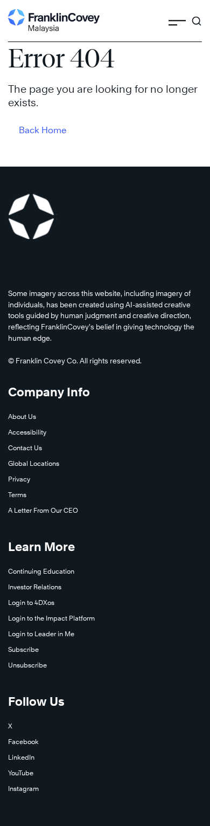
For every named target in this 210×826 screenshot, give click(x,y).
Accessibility (27, 432)
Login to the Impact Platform (51, 618)
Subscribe (23, 649)
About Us (22, 416)
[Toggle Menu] (177, 20)
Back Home (43, 130)
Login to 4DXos (31, 602)
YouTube (20, 773)
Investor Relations (34, 587)
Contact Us (25, 448)
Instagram (23, 788)
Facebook (23, 742)
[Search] (196, 16)
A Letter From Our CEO (43, 510)
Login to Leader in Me (41, 634)
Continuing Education (41, 571)
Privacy (19, 479)
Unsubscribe (27, 665)
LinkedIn (21, 757)
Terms (17, 495)
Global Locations (33, 463)
